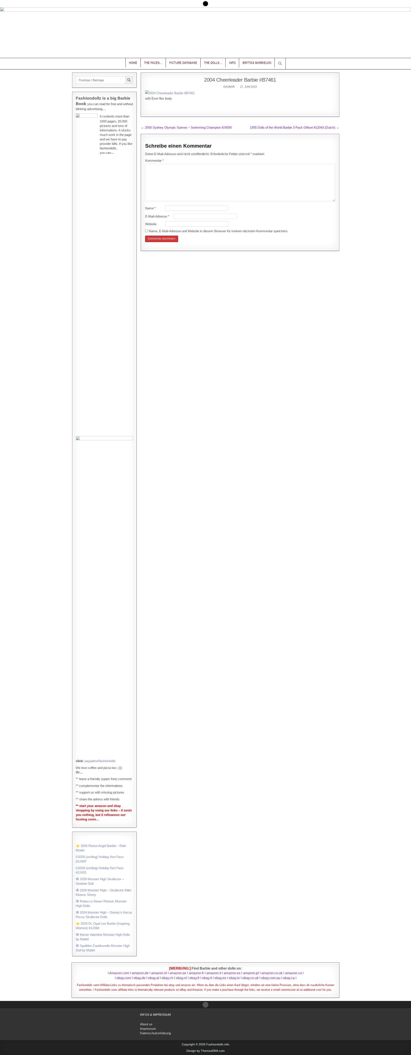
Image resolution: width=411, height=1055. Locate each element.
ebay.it (207, 978)
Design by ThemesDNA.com (205, 1050)
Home (133, 62)
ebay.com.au (270, 978)
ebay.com (123, 978)
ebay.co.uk (250, 978)
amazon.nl (159, 973)
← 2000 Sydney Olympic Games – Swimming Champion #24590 (186, 127)
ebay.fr (194, 978)
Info (232, 62)
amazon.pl (251, 973)
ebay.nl (182, 978)
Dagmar (229, 86)
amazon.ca (293, 973)
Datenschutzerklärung (155, 1033)
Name (150, 208)
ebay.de (140, 978)
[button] (280, 63)
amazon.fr (196, 973)
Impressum (148, 1028)
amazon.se (178, 973)
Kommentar (154, 160)
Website (150, 224)
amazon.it (213, 973)
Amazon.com (119, 973)
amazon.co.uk (272, 973)
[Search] (205, 3)
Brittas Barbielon (257, 62)
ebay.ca (289, 978)
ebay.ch (167, 978)
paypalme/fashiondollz (100, 761)
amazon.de (140, 973)
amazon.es (232, 973)
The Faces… (153, 62)
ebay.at (153, 978)
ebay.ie (235, 978)
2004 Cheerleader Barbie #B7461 (240, 80)
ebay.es (220, 978)
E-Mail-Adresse (157, 216)
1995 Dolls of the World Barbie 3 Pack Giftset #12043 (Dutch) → (294, 127)
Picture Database (183, 62)
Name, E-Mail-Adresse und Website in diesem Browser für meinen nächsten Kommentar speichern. (218, 231)
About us (146, 1024)
